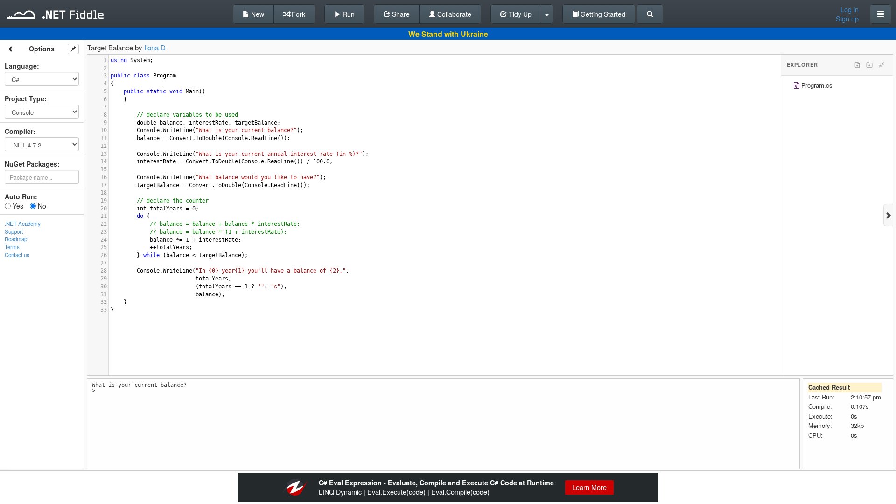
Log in (849, 9)
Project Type (24, 98)
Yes (17, 205)
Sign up (847, 18)
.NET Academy (23, 223)
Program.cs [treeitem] (817, 85)
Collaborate (453, 14)
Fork (297, 14)
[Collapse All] (881, 64)
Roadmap (16, 239)
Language (21, 65)
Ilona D (155, 47)
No (41, 205)
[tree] (837, 86)
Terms (12, 247)
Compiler (19, 131)
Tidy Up (519, 14)
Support (14, 231)
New (256, 14)
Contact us (17, 255)
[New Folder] (869, 64)
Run (348, 14)
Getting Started (602, 14)
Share (400, 14)
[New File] (857, 64)
